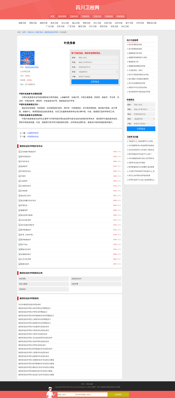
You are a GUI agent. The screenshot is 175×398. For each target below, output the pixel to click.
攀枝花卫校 (152, 23)
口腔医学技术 (33, 133)
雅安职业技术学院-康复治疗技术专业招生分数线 (36, 367)
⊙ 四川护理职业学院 (134, 45)
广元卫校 (50, 26)
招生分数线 (23, 284)
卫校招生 (85, 16)
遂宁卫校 (129, 23)
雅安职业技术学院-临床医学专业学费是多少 (34, 323)
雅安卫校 (82, 26)
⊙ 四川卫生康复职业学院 (136, 83)
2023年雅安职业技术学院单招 (29, 304)
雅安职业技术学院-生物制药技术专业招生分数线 (36, 360)
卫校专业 (74, 16)
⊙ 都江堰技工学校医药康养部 (138, 79)
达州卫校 (118, 23)
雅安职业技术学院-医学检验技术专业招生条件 (35, 349)
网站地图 (90, 384)
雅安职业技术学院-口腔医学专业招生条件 (33, 352)
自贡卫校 (108, 23)
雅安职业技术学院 (51, 32)
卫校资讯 (109, 16)
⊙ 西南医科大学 (133, 62)
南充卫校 (54, 23)
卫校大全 (97, 16)
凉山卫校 (125, 26)
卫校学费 (74, 284)
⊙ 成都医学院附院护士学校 (137, 57)
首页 (52, 16)
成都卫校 (22, 23)
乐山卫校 (65, 23)
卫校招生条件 (76, 279)
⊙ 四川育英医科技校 (134, 49)
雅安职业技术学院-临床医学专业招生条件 (33, 356)
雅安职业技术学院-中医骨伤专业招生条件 (33, 330)
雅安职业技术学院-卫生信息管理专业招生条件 (35, 338)
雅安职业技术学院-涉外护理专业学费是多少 (34, 308)
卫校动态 (22, 289)
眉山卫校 (76, 23)
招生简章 (62, 16)
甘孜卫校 (114, 26)
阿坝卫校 (103, 26)
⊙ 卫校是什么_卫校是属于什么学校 (140, 141)
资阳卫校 (86, 23)
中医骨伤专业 (33, 137)
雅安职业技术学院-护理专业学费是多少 (32, 312)
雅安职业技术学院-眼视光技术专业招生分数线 (35, 371)
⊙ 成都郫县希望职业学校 (136, 66)
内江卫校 (97, 23)
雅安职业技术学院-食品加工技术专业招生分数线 (36, 375)
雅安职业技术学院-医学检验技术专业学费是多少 (36, 316)
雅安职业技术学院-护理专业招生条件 (32, 345)
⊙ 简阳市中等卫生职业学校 (137, 87)
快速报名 (120, 16)
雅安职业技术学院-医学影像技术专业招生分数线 (36, 364)
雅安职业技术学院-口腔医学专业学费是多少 (34, 319)
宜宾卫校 (61, 26)
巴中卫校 (93, 26)
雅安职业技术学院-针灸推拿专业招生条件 (33, 327)
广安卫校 (71, 26)
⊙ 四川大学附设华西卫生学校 (138, 75)
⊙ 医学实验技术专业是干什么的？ (139, 154)
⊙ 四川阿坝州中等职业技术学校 (138, 92)
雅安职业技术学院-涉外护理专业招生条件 (33, 341)
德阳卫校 (44, 23)
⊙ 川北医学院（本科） (135, 70)
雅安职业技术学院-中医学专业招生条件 (32, 334)
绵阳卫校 (33, 23)
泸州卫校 (140, 23)
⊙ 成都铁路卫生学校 (134, 53)
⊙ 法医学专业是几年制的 (136, 163)
